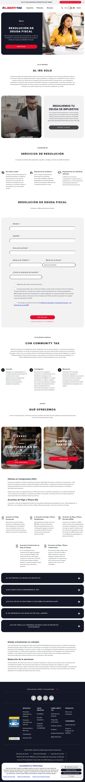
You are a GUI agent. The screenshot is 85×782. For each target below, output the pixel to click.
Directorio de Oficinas (55, 715)
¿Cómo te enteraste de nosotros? (25, 272)
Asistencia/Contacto (57, 733)
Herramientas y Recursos (28, 729)
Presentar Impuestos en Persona (27, 714)
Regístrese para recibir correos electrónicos (29, 284)
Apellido (16, 236)
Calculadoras (27, 734)
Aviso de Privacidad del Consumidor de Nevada (50, 757)
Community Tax (70, 725)
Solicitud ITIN (27, 738)
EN (65, 8)
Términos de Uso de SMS (24, 757)
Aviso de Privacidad (39, 754)
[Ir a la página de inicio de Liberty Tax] (12, 8)
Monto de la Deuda (54, 260)
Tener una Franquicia (68, 713)
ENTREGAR (42, 317)
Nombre (16, 224)
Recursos (50, 8)
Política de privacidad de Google (41, 777)
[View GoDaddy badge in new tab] (14, 738)
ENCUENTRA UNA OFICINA (70, 2)
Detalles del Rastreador (23, 777)
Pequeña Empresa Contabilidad (41, 725)
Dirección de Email (20, 248)
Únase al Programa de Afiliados (69, 730)
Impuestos (29, 8)
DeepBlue (40, 714)
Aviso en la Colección (57, 760)
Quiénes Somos (56, 726)
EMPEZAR (21, 46)
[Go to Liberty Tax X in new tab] (45, 698)
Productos (39, 8)
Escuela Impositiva (40, 718)
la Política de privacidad (47, 303)
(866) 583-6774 (56, 737)
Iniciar (79, 8)
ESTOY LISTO (64, 127)
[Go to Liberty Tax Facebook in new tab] (33, 698)
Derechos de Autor (22, 754)
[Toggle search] (62, 8)
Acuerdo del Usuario (57, 754)
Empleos (54, 729)
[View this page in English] (70, 8)
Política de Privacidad (9, 777)
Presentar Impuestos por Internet (27, 722)
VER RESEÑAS (21, 462)
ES (74, 8)
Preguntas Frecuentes (54, 721)
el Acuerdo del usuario (61, 303)
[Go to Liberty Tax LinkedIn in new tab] (51, 698)
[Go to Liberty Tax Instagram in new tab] (39, 698)
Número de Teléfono (21, 260)
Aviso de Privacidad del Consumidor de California (33, 760)
